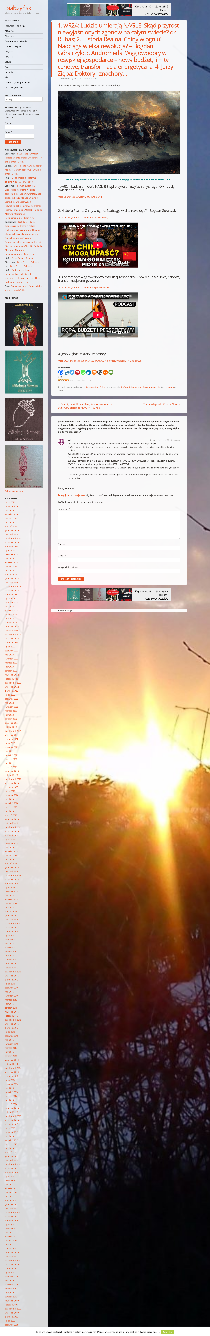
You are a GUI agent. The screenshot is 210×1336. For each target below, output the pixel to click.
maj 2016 (9, 991)
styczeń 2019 (11, 863)
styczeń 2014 (11, 1104)
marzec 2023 (11, 662)
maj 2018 (9, 895)
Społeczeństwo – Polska (16, 41)
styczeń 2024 (11, 622)
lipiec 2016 (10, 983)
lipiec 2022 (10, 694)
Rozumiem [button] (167, 1332)
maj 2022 (9, 702)
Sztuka (8, 61)
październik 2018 (13, 875)
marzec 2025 (11, 566)
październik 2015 (13, 1019)
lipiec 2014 (10, 1080)
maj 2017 (9, 943)
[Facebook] (60, 372)
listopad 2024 (11, 582)
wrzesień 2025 (12, 542)
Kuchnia (9, 72)
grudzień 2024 (12, 578)
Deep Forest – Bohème (22, 258)
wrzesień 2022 (12, 686)
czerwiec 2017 (11, 939)
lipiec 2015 (10, 1031)
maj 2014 (9, 1088)
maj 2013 (9, 1136)
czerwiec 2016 (11, 987)
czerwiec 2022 (11, 698)
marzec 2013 (11, 1144)
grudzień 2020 (12, 771)
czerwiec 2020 (11, 795)
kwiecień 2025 (11, 562)
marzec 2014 (11, 1096)
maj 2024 (9, 606)
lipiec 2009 (10, 1320)
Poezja (8, 67)
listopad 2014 (11, 1064)
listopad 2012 (11, 1160)
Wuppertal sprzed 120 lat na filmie (161, 404)
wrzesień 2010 (12, 1264)
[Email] (110, 372)
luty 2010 (9, 1292)
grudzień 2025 (12, 530)
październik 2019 (13, 827)
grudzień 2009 (12, 1300)
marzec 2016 (11, 999)
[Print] (105, 372)
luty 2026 (9, 522)
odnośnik (170, 387)
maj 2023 (9, 654)
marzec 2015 (11, 1048)
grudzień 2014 (12, 1060)
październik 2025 (13, 538)
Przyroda (9, 51)
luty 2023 (9, 666)
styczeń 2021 (11, 767)
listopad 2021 (11, 727)
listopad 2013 (11, 1112)
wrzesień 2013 (12, 1120)
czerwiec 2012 (11, 1180)
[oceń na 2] (61, 380)
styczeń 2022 (11, 719)
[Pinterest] (77, 372)
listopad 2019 (11, 823)
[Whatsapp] (83, 372)
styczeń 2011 (11, 1248)
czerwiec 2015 (11, 1035)
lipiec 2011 (10, 1224)
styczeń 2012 (11, 1200)
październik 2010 (13, 1260)
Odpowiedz (175, 440)
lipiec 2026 (10, 502)
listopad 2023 (11, 630)
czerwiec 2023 (11, 650)
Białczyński (18, 8)
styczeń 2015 (11, 1056)
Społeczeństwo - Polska (95, 387)
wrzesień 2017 (12, 927)
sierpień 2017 (11, 931)
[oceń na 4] (66, 380)
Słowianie (9, 36)
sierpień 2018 (11, 883)
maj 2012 (9, 1184)
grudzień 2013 (12, 1108)
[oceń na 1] (59, 380)
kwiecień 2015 (11, 1044)
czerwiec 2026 (11, 506)
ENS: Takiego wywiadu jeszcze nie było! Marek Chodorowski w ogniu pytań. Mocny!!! (23, 157)
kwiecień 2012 (11, 1188)
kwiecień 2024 (11, 610)
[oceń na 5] (68, 380)
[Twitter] (71, 372)
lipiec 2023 (10, 646)
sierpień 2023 (11, 642)
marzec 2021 (11, 759)
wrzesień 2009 (12, 1312)
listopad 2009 (11, 1304)
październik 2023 (13, 634)
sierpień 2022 (11, 690)
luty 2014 (9, 1100)
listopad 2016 (11, 967)
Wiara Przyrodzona (14, 87)
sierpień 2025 (11, 546)
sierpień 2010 (11, 1268)
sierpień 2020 (11, 787)
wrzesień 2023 (12, 638)
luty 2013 (9, 1148)
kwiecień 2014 (11, 1092)
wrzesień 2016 (12, 975)
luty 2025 (9, 570)
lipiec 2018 (10, 887)
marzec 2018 (11, 903)
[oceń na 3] (64, 380)
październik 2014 (13, 1068)
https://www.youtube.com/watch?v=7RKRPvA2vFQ (83, 217)
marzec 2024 (11, 614)
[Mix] (94, 372)
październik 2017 (13, 923)
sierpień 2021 (11, 739)
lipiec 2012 (10, 1176)
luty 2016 (9, 1003)
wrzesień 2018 (12, 879)
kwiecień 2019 (11, 851)
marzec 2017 (11, 951)
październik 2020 (13, 779)
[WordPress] (99, 372)
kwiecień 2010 (11, 1284)
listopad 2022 (11, 678)
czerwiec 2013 (11, 1132)
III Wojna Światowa (129, 387)
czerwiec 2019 (11, 843)
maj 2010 (9, 1280)
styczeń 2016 (11, 1007)
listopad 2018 (11, 871)
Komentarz (64, 508)
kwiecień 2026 (11, 514)
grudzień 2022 (12, 674)
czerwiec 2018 (11, 891)
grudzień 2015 (12, 1011)
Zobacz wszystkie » (14, 491)
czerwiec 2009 (11, 1324)
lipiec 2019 (10, 839)
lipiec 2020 (10, 791)
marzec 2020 (11, 807)
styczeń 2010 (11, 1296)
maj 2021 (9, 751)
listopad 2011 (11, 1208)
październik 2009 (13, 1308)
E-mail (62, 555)
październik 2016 (13, 971)
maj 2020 (9, 799)
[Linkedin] (88, 372)
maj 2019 (9, 847)
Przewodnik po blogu (15, 25)
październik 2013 (13, 1116)
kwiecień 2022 (11, 706)
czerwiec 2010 (11, 1276)
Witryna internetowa (68, 567)
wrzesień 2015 (12, 1023)
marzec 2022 (11, 710)
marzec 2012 (11, 1192)
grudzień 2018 (12, 867)
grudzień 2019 (12, 819)
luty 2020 (9, 811)
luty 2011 (9, 1244)
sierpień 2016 (11, 979)
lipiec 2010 (10, 1272)
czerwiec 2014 (11, 1084)
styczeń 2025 (11, 574)
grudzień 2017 (12, 915)
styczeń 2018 (11, 911)
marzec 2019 (11, 855)
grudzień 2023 (12, 626)
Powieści (9, 56)
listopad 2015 (11, 1015)
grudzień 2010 (12, 1252)
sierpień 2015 (11, 1027)
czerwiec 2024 (11, 602)
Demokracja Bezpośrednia (17, 82)
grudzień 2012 (12, 1156)
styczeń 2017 (11, 959)
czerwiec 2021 (11, 747)
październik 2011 (13, 1212)
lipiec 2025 (10, 550)
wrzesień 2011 (12, 1216)
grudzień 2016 (12, 963)
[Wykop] (66, 372)
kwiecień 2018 (11, 899)
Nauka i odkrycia (13, 46)
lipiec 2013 (10, 1128)
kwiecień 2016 (11, 995)
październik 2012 (13, 1164)
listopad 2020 (11, 775)
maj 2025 (9, 558)
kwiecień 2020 (11, 803)
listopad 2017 (11, 919)
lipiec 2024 (10, 598)
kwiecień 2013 (11, 1140)
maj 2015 (9, 1040)
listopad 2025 (11, 534)
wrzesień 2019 (12, 831)
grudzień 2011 (12, 1204)
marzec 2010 (11, 1288)
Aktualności (10, 31)
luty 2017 (9, 955)
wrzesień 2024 (12, 590)
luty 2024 (9, 618)
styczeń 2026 (11, 526)
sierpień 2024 (11, 594)
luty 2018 (9, 907)
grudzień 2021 (12, 723)
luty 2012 (9, 1196)
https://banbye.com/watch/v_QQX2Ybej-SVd (80, 196)
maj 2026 (9, 510)
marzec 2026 (11, 518)
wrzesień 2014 (12, 1072)
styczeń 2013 (11, 1152)
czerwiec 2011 (11, 1228)
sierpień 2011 (11, 1220)
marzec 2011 (11, 1240)
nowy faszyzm (144, 387)
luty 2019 (9, 859)
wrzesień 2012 (12, 1168)
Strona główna (12, 20)
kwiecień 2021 (11, 755)
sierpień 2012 (11, 1172)
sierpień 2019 (11, 835)
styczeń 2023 (11, 670)
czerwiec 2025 (11, 554)
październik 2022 (13, 682)
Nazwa (62, 544)
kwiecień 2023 (11, 658)
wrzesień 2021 (12, 735)
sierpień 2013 (11, 1124)
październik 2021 (13, 731)
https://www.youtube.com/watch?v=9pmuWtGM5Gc (84, 287)
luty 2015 (9, 1052)
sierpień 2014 (11, 1076)
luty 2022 (9, 714)
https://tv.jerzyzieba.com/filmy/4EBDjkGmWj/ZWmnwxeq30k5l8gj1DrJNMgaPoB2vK (99, 360)
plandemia (155, 387)
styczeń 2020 (11, 815)
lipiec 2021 (10, 743)
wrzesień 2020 (12, 783)
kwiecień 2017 (11, 947)
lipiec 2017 (10, 935)
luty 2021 (9, 763)
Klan (7, 77)
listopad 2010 (11, 1256)
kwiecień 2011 (11, 1236)
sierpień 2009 (11, 1316)
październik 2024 (13, 586)
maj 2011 (9, 1232)
